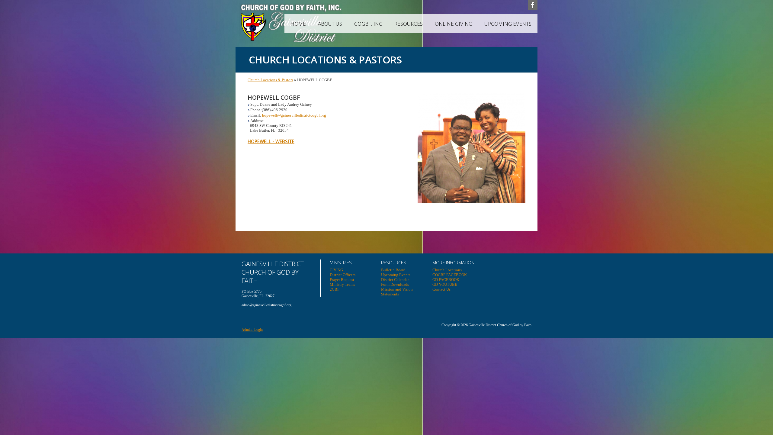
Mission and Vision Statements (397, 291)
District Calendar (395, 279)
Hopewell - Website (271, 141)
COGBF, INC (368, 23)
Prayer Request (342, 279)
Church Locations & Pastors (270, 80)
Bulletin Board (393, 270)
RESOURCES (408, 23)
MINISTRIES (341, 262)
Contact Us (441, 289)
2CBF (334, 289)
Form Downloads (395, 284)
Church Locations (447, 270)
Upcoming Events (507, 23)
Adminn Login (252, 329)
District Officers (342, 274)
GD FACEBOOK (445, 279)
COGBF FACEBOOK (449, 274)
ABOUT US (330, 23)
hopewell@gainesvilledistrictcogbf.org (294, 115)
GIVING (336, 270)
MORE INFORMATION (453, 262)
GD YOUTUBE (444, 284)
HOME (298, 23)
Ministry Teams (342, 284)
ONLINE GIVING (453, 23)
